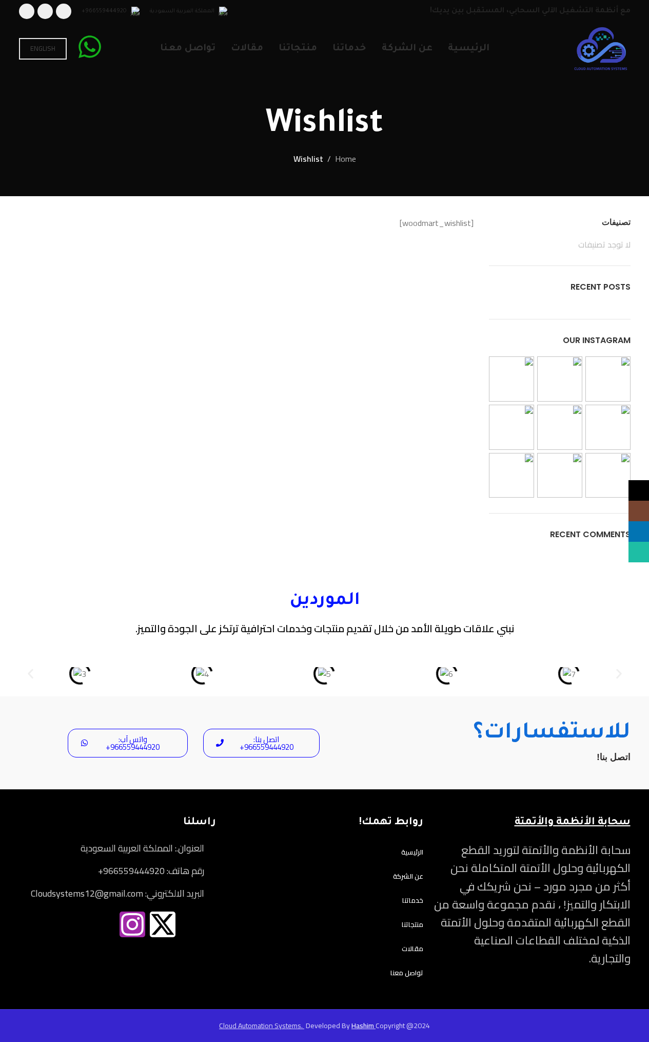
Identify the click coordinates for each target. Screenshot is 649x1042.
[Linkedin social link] (45, 11)
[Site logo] (601, 47)
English (42, 48)
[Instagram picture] (608, 379)
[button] (30, 674)
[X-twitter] (162, 924)
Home (345, 159)
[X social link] (63, 11)
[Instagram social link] (638, 511)
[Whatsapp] (72, 924)
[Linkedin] (102, 924)
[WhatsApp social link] (26, 11)
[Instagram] (132, 924)
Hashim (363, 1025)
